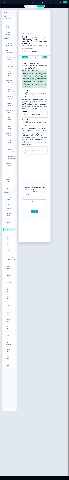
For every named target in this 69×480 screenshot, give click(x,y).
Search (41, 6)
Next (44, 57)
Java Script (40, 2)
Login (60, 2)
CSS (22, 2)
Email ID (34, 191)
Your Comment (34, 198)
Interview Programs (49, 2)
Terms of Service (11, 477)
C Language (30, 2)
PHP (26, 2)
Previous (25, 57)
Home (14, 2)
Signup (65, 2)
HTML (18, 2)
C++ (36, 2)
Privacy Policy (4, 477)
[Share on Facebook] (34, 182)
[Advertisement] (9, 388)
